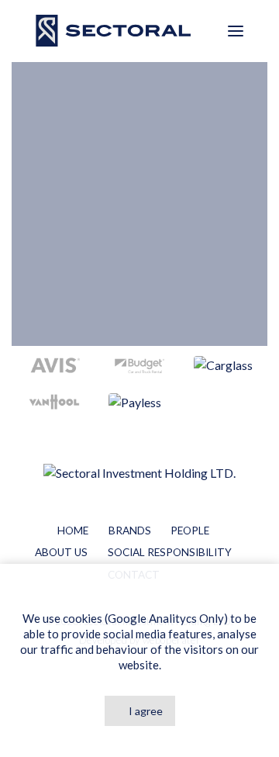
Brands (129, 530)
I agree (146, 710)
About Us (61, 552)
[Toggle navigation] (235, 30)
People (189, 530)
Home (72, 530)
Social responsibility (170, 552)
